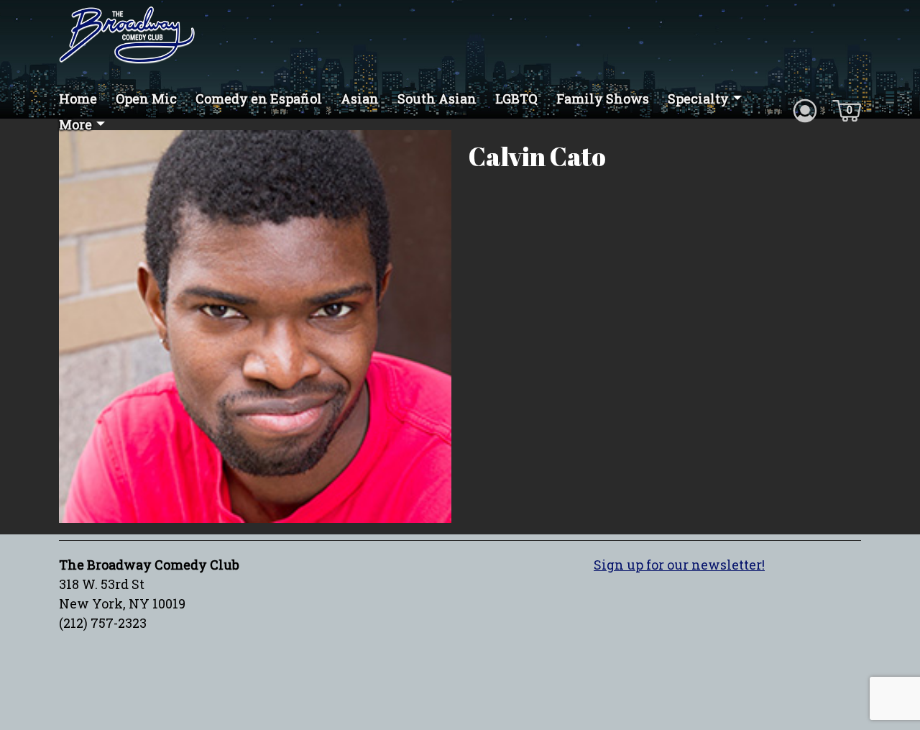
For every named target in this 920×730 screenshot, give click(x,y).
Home (78, 98)
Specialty (698, 98)
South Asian (437, 98)
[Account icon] (805, 109)
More (75, 124)
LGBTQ (516, 98)
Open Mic (146, 98)
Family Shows (602, 98)
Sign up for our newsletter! (679, 564)
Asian (360, 98)
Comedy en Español (259, 98)
